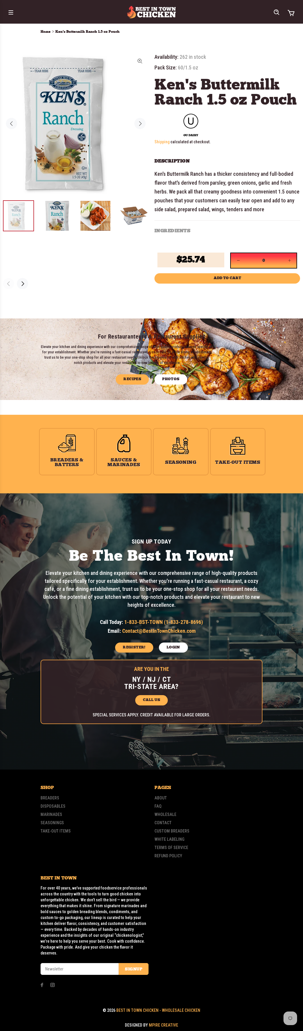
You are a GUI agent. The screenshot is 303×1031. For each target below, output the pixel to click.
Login (173, 647)
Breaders (50, 798)
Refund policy (168, 855)
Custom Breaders (171, 831)
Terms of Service (171, 847)
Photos (170, 379)
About (160, 798)
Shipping (162, 141)
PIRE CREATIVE (163, 1025)
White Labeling (169, 839)
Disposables (53, 806)
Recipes (132, 379)
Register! (134, 647)
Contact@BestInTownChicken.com (159, 631)
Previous (11, 123)
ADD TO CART (227, 278)
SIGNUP (133, 969)
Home (46, 32)
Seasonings (52, 822)
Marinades (51, 814)
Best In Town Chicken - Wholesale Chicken (158, 1010)
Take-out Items (56, 831)
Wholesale (165, 814)
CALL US (151, 700)
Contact (163, 822)
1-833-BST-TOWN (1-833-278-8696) (163, 622)
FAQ (158, 806)
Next (140, 123)
